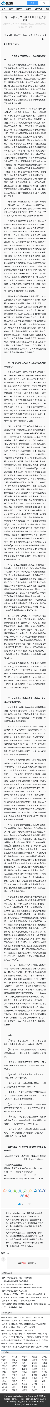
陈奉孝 (34, 1372)
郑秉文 (44, 1387)
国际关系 (38, 8)
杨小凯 (4, 1387)
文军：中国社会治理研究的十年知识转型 (17, 1278)
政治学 (28, 8)
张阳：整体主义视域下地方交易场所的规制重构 (19, 1320)
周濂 (43, 1369)
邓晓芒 (14, 1372)
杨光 (43, 1390)
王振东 (14, 1375)
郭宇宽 (34, 1363)
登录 (24, 1263)
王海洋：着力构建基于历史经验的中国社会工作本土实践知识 (24, 1324)
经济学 (19, 8)
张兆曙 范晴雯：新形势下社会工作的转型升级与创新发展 (22, 1317)
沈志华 (14, 1366)
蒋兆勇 (14, 1381)
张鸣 (13, 1369)
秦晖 (4, 1357)
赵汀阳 (34, 1366)
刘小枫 (24, 1378)
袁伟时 (34, 1375)
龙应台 (34, 1357)
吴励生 (14, 1387)
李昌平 (4, 1369)
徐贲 (23, 1363)
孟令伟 (34, 1378)
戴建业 (44, 1366)
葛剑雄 (4, 1384)
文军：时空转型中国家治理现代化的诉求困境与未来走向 (22, 1287)
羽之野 (14, 1390)
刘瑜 (43, 1381)
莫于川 (4, 1390)
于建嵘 (4, 1363)
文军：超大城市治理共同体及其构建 (15, 1281)
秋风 (13, 1378)
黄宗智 (44, 1360)
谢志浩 (24, 1390)
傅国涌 (24, 1360)
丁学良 (44, 1357)
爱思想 (8, 3)
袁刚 (43, 1384)
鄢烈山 (14, 1360)
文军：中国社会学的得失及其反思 (14, 1291)
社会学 (19, 1171)
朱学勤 (24, 1387)
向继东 (24, 1366)
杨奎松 (24, 1369)
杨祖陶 (4, 1366)
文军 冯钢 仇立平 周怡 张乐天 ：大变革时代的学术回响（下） (24, 1294)
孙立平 (34, 1390)
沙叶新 (34, 1381)
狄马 (23, 1375)
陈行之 (14, 1357)
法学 (11, 8)
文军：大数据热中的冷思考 (12, 1307)
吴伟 (23, 1381)
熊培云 (4, 1378)
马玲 (4, 1375)
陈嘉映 (34, 1360)
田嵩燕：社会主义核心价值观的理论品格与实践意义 (21, 1343)
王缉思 (24, 1372)
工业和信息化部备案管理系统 (25, 1404)
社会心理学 (28, 1171)
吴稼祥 (24, 1384)
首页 (4, 8)
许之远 (34, 1384)
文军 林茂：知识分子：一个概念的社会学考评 (18, 1301)
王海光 (34, 1369)
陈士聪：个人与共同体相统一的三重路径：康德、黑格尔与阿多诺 (26, 1334)
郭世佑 (44, 1372)
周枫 (4, 1381)
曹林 (4, 1360)
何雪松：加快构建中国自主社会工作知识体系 (18, 1327)
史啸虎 (44, 1375)
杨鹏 (4, 1372)
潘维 (33, 1387)
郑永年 (24, 1357)
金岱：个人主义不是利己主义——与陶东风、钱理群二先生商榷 (25, 1337)
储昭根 (14, 1384)
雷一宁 (44, 1378)
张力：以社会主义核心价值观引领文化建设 (17, 1330)
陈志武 (14, 1363)
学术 (12, 1171)
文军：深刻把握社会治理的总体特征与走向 (17, 1284)
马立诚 (44, 1363)
